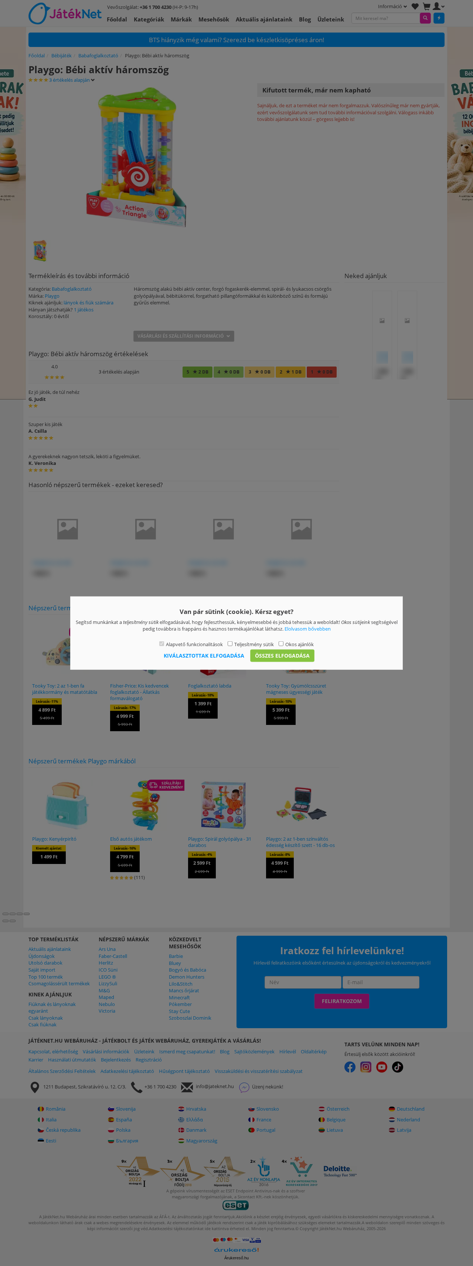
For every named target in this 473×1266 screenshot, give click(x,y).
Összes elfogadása (282, 655)
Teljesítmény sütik (254, 644)
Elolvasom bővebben (308, 628)
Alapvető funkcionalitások (194, 644)
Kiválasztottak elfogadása (204, 655)
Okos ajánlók (299, 644)
